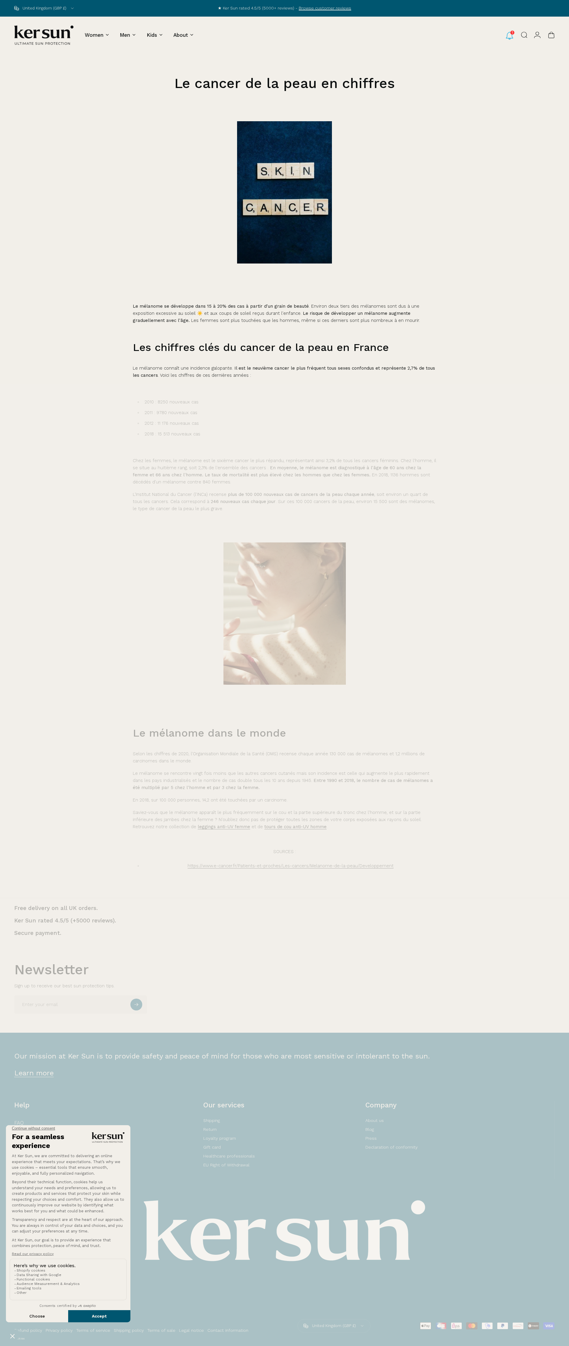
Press (371, 1138)
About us (374, 1120)
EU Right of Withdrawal (226, 1165)
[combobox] (44, 8)
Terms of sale (161, 1330)
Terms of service (93, 1330)
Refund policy (28, 1330)
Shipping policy (129, 1330)
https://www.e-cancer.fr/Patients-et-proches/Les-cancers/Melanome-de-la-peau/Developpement (291, 865)
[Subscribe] (136, 1004)
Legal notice (191, 1330)
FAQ (19, 1123)
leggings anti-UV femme (224, 826)
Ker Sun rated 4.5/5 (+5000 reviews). (65, 920)
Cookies (19, 1338)
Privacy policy (59, 1330)
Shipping (211, 1120)
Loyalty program (219, 1138)
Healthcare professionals (229, 1156)
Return (210, 1129)
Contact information (227, 1330)
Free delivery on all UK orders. (56, 908)
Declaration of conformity (391, 1147)
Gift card (212, 1147)
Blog (369, 1129)
